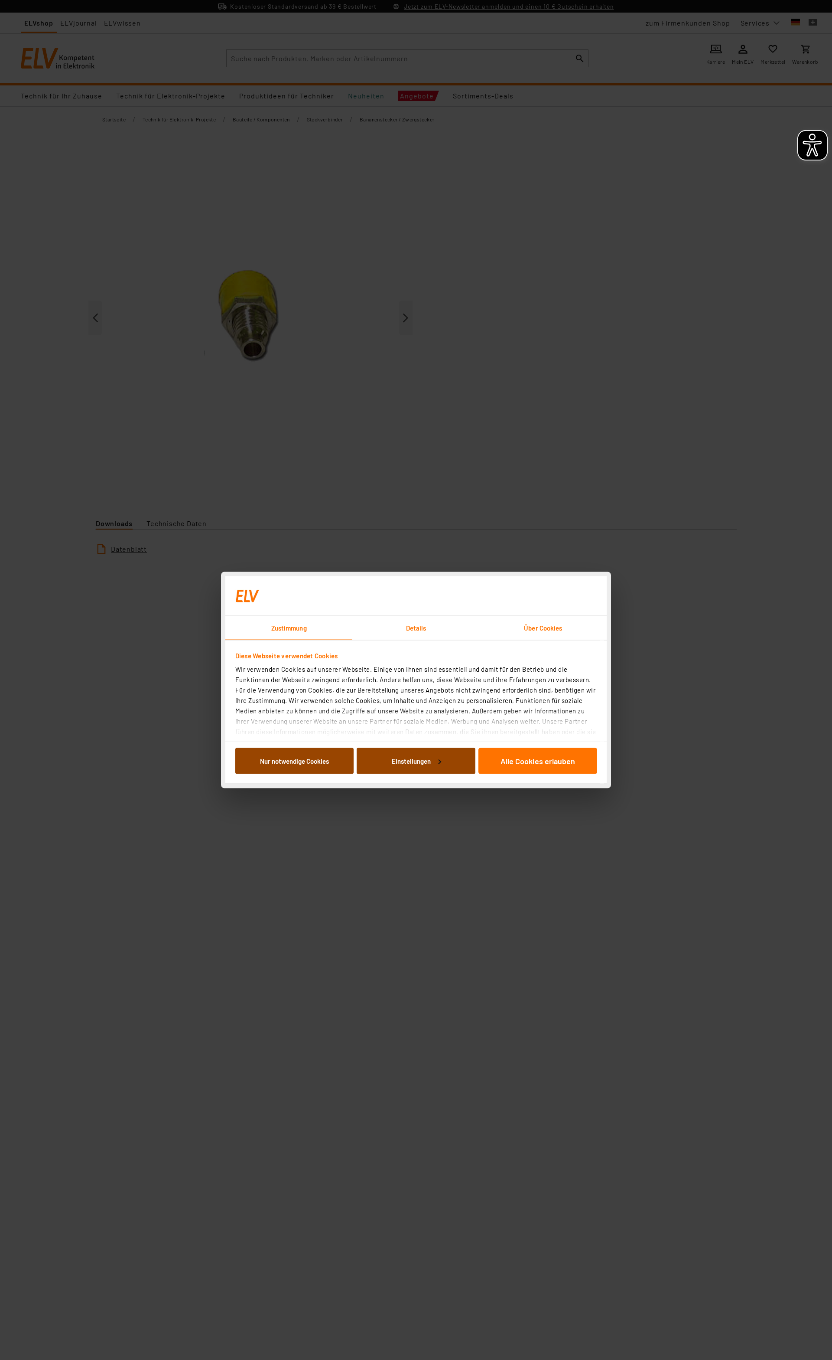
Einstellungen (411, 761)
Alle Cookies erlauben (537, 760)
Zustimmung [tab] (289, 628)
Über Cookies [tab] (543, 628)
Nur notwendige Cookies (294, 761)
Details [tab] (416, 628)
